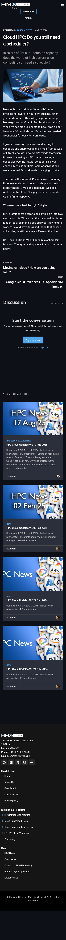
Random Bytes (24, 30)
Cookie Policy (11, 794)
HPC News (9, 853)
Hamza (10, 30)
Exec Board (10, 788)
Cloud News (10, 859)
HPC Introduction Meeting (17, 815)
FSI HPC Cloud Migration (16, 833)
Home (7, 776)
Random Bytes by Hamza (17, 871)
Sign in (28, 18)
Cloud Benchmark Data (16, 821)
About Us (9, 782)
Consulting (9, 839)
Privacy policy (11, 801)
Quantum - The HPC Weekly (18, 865)
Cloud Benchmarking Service (18, 827)
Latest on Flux (11, 878)
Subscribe (28, 11)
